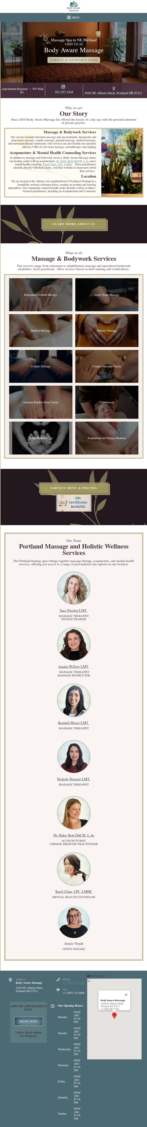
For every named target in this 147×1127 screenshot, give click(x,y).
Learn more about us (74, 224)
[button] (114, 1015)
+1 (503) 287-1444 (73, 982)
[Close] (126, 994)
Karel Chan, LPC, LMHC (58, 164)
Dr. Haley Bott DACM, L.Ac (72, 161)
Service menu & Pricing (73, 488)
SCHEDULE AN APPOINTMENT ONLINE (74, 60)
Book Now (28, 1021)
